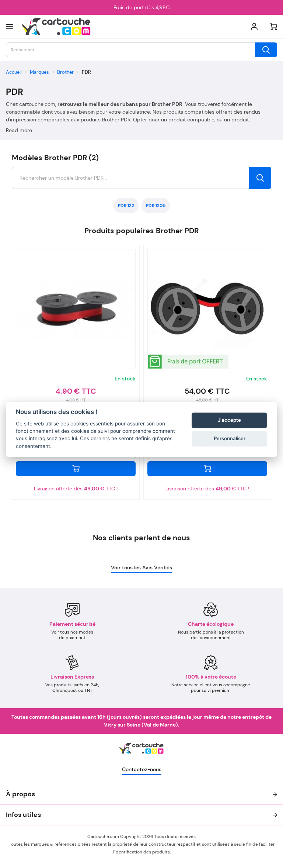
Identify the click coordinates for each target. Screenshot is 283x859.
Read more (19, 130)
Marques (39, 72)
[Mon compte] (254, 26)
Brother (65, 72)
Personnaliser (229, 438)
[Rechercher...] (266, 49)
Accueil (14, 72)
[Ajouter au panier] (76, 468)
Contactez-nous (141, 769)
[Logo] (56, 26)
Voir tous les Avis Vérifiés (141, 567)
